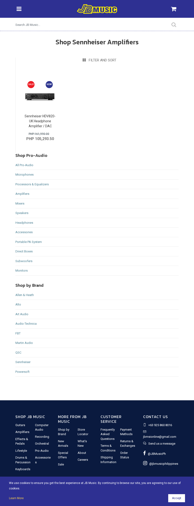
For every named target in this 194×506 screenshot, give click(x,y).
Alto (18, 304)
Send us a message (161, 443)
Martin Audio (24, 343)
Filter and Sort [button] (101, 60)
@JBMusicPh (156, 454)
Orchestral (42, 443)
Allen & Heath (24, 295)
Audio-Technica (26, 323)
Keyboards (22, 469)
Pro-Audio (42, 450)
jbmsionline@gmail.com (159, 436)
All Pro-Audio (24, 165)
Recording (42, 436)
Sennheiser (23, 362)
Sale (61, 464)
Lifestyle (21, 450)
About (82, 453)
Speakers (21, 213)
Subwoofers (23, 261)
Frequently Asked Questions (108, 434)
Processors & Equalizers (32, 184)
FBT (18, 333)
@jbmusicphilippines (162, 463)
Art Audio (21, 314)
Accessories (24, 232)
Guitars (20, 425)
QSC (18, 352)
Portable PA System (28, 242)
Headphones (24, 222)
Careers (83, 459)
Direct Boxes (24, 251)
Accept (176, 498)
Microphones (24, 174)
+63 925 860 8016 (160, 425)
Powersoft (22, 372)
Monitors (21, 270)
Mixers (19, 203)
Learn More (16, 498)
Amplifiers (22, 194)
